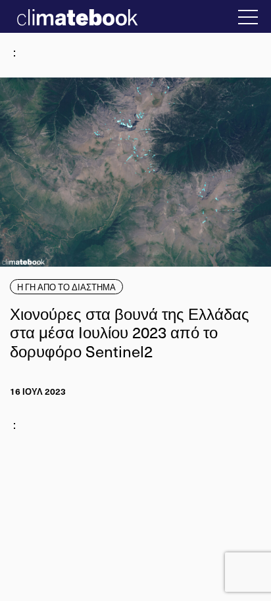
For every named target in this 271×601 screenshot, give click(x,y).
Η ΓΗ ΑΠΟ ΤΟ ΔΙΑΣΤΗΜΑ (66, 286)
